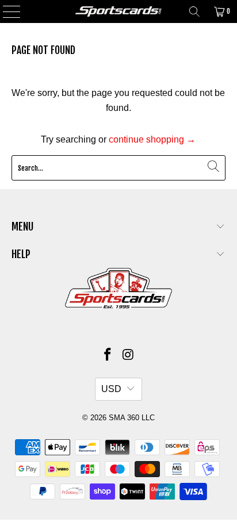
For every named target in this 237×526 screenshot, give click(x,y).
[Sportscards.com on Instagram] (128, 355)
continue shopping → (152, 139)
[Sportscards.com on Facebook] (107, 355)
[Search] (194, 11)
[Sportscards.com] (118, 11)
